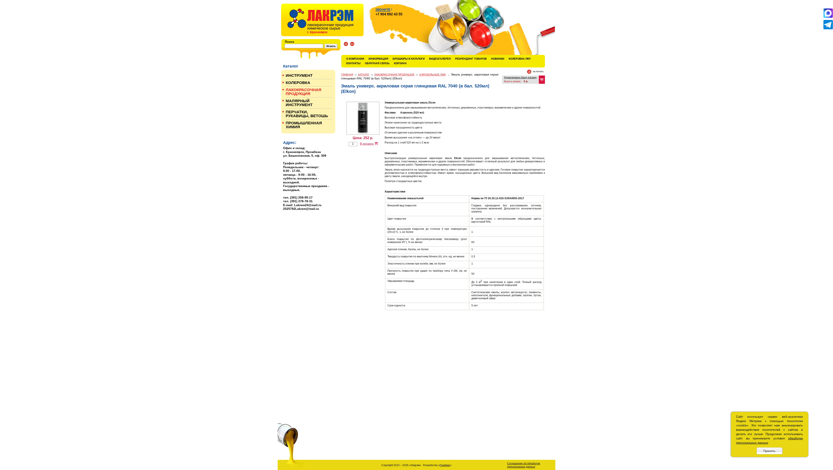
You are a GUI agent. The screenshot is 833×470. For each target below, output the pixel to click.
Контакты (353, 63)
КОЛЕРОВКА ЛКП (520, 58)
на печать (538, 71)
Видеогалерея (440, 58)
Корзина (400, 63)
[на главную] (322, 20)
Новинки (497, 58)
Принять (769, 451)
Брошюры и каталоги (409, 58)
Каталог (363, 74)
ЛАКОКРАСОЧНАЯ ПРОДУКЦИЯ (394, 74)
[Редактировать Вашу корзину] (542, 80)
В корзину (367, 143)
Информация (378, 58)
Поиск (289, 41)
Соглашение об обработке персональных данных (523, 465)
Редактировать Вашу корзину (520, 77)
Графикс (445, 465)
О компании (355, 58)
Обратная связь (377, 63)
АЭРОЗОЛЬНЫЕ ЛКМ (432, 74)
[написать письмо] (352, 44)
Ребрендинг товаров (471, 58)
